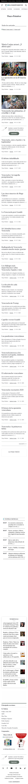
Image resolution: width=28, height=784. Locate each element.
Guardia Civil (5, 723)
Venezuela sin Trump (10, 303)
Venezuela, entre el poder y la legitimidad (13, 141)
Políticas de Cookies (9, 778)
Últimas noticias (11, 1)
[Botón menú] (2, 5)
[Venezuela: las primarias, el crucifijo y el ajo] (14, 102)
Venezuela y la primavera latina (12, 427)
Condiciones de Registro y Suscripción (14, 776)
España (9, 9)
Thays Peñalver (5, 56)
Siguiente (22, 444)
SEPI (3, 714)
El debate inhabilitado (10, 158)
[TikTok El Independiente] (25, 768)
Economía (17, 9)
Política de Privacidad (14, 772)
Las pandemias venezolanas (13, 336)
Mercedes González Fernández (10, 728)
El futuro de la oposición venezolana (11, 409)
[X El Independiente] (3, 768)
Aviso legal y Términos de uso (14, 774)
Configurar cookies (19, 778)
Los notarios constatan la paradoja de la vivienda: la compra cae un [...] (16, 524)
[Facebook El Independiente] (7, 768)
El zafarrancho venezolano (12, 373)
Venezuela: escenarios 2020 (12, 390)
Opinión (3, 9)
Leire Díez (4, 725)
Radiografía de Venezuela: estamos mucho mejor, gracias (14, 248)
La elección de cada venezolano (9, 285)
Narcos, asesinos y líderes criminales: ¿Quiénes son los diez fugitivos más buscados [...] (16, 533)
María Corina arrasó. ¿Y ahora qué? (12, 45)
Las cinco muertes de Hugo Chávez (12, 194)
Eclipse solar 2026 (6, 711)
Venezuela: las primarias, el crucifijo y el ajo (13, 112)
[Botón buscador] (26, 5)
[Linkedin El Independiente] (20, 768)
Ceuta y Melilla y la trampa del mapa (16, 548)
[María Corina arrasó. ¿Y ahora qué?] (14, 36)
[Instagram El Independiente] (16, 768)
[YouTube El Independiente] (11, 768)
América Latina (13, 277)
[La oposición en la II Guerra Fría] (14, 69)
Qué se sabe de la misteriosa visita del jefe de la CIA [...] (16, 541)
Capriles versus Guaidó (11, 319)
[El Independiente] (14, 5)
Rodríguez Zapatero (7, 718)
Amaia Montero (19, 1)
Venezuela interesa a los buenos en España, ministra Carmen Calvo (13, 355)
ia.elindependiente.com (8, 749)
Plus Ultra (4, 716)
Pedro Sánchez (5, 721)
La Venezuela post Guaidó (12, 212)
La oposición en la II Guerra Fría (14, 78)
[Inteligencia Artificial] (8, 746)
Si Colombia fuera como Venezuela (11, 229)
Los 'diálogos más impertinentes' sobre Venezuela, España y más (12, 268)
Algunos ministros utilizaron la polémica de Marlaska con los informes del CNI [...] (16, 555)
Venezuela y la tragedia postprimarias (11, 176)
